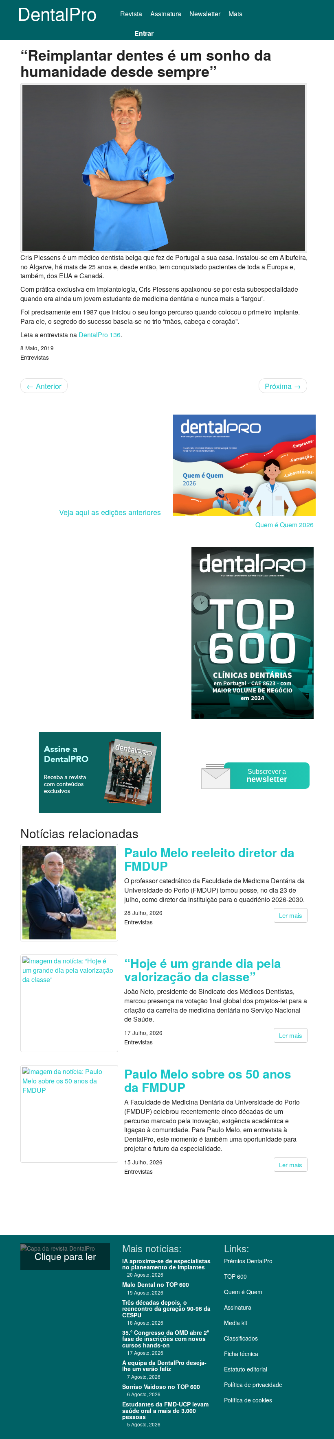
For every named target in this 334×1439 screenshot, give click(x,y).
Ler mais (290, 915)
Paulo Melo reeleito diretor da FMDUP (209, 858)
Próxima (283, 385)
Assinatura (165, 13)
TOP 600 (235, 1276)
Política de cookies (248, 1400)
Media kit (235, 1323)
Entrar (144, 33)
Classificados (241, 1338)
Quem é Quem (243, 1292)
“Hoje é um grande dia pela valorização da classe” (202, 969)
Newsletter (204, 13)
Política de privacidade (253, 1384)
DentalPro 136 (100, 334)
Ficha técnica (241, 1353)
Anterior (44, 385)
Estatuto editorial (245, 1369)
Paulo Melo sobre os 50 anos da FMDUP (207, 1080)
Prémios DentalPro (248, 1261)
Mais (236, 13)
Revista (131, 13)
